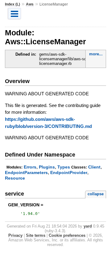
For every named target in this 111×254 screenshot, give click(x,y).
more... (96, 54)
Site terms (35, 235)
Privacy (15, 235)
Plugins (47, 167)
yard (88, 226)
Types (63, 167)
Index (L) (12, 4)
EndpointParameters (26, 172)
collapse (96, 194)
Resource (15, 178)
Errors (30, 167)
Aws (30, 4)
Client (94, 167)
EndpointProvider (68, 172)
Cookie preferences (67, 235)
